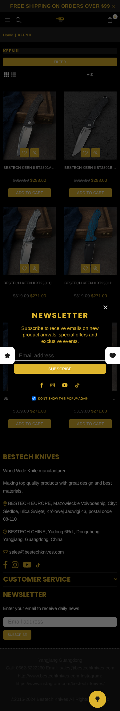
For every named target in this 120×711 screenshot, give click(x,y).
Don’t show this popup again (63, 398)
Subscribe (60, 369)
